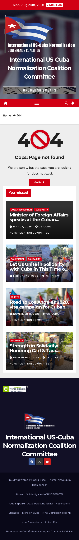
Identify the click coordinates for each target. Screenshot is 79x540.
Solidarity (41, 210)
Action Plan (51, 522)
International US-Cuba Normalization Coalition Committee (39, 68)
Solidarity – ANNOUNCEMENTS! (44, 494)
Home (7, 115)
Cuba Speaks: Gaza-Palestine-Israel (31, 503)
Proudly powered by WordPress (27, 479)
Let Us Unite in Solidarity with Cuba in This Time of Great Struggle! (38, 269)
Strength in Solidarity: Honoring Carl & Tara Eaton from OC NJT (34, 350)
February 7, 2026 (26, 276)
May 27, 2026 (23, 226)
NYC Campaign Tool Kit (57, 512)
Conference (17, 259)
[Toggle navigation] (37, 103)
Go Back (39, 182)
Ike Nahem (52, 276)
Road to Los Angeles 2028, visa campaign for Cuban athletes (39, 307)
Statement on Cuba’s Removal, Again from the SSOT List (39, 531)
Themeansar (39, 484)
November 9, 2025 (26, 357)
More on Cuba (31, 512)
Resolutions (63, 503)
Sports (15, 297)
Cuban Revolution (21, 210)
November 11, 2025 (26, 313)
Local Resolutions (31, 522)
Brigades (14, 512)
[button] (66, 103)
